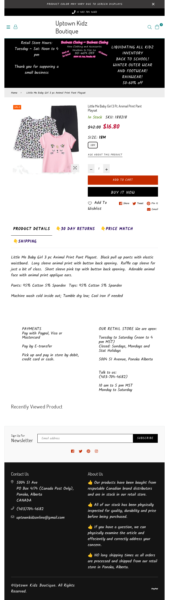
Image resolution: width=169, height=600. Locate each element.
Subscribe (145, 438)
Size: (97, 138)
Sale (17, 107)
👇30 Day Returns (75, 229)
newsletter (22, 438)
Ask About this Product (105, 155)
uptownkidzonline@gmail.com (40, 518)
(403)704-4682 (30, 509)
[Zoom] (75, 168)
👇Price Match (117, 229)
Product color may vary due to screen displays (84, 4)
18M (92, 145)
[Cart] (157, 27)
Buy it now (123, 193)
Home (14, 93)
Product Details (31, 229)
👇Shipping (25, 241)
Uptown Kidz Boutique (71, 27)
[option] (46, 139)
